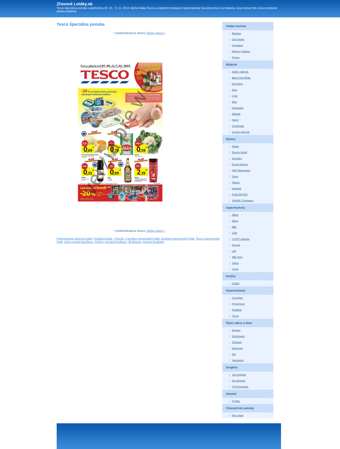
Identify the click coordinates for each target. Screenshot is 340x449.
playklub (236, 188)
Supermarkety (235, 207)
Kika (234, 101)
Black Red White (241, 77)
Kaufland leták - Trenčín (109, 238)
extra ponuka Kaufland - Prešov (83, 242)
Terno (235, 269)
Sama (235, 263)
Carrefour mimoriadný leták (142, 238)
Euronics (237, 158)
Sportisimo (238, 360)
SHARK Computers (243, 200)
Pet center (238, 415)
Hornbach (237, 45)
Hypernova (238, 303)
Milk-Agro (237, 257)
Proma (235, 57)
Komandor (238, 108)
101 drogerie (239, 374)
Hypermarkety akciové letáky (75, 238)
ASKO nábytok (240, 71)
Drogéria (232, 367)
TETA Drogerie (240, 386)
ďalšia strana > (156, 33)
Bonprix (236, 330)
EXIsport (237, 342)
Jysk (235, 95)
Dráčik (235, 283)
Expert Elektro (240, 164)
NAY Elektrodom (241, 170)
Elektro (230, 139)
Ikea (234, 89)
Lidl (234, 251)
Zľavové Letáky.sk (75, 4)
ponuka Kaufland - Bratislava (123, 242)
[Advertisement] (141, 49)
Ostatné (231, 394)
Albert (235, 215)
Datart (235, 146)
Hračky (231, 276)
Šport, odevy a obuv (239, 323)
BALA (235, 221)
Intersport (237, 348)
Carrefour (237, 297)
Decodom (237, 83)
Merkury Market (241, 51)
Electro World (239, 152)
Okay (235, 176)
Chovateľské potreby (240, 408)
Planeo (236, 182)
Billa (234, 227)
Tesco (235, 315)
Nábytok (231, 64)
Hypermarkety (235, 290)
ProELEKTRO (240, 194)
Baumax (236, 33)
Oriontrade (238, 126)
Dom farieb (238, 39)
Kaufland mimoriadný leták (178, 238)
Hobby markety (236, 26)
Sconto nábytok (241, 132)
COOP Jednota (240, 239)
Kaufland (237, 309)
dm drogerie (238, 380)
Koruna (236, 245)
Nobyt (235, 120)
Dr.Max (236, 401)
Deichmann (238, 336)
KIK (234, 354)
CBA (234, 233)
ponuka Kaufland (153, 242)
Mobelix (236, 114)
